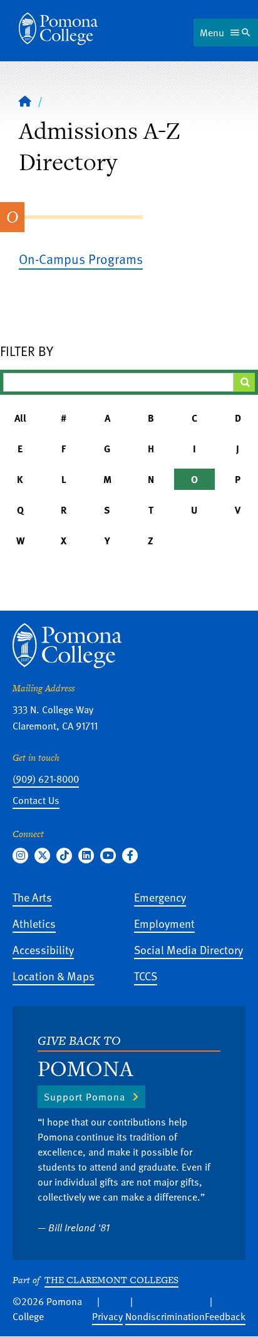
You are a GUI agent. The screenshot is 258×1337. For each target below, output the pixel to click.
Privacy (107, 1316)
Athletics (34, 923)
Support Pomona (84, 1096)
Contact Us (36, 800)
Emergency (160, 896)
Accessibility (43, 949)
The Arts (32, 896)
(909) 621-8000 (46, 778)
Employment (164, 923)
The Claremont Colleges (111, 1279)
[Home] (58, 29)
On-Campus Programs (81, 258)
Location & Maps (54, 975)
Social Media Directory (188, 949)
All (20, 417)
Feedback (225, 1316)
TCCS (145, 975)
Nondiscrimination (165, 1316)
